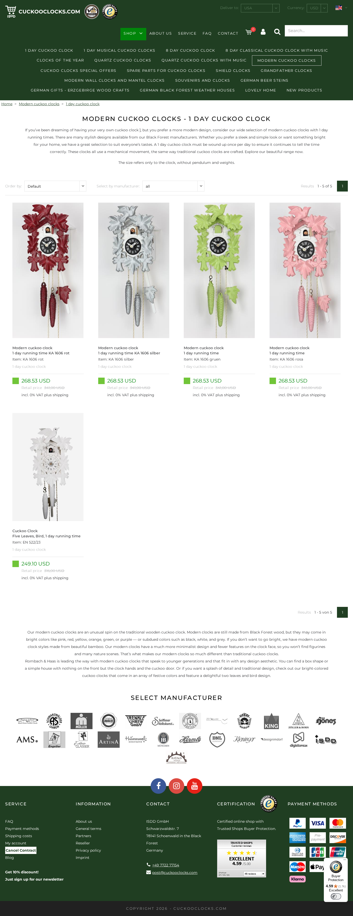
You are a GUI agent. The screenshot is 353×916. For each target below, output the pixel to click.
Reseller (83, 843)
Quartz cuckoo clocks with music (204, 60)
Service (187, 33)
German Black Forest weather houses (187, 90)
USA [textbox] (248, 8)
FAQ (207, 33)
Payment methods (22, 828)
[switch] (336, 896)
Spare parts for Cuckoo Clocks (166, 70)
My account (15, 843)
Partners (83, 836)
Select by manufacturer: (118, 186)
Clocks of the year (60, 60)
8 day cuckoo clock (190, 50)
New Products (305, 90)
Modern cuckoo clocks (286, 60)
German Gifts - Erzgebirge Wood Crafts (80, 90)
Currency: (296, 7)
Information (93, 804)
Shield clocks (233, 70)
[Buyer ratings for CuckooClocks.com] (241, 860)
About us (160, 33)
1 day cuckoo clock (49, 50)
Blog (9, 857)
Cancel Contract (21, 850)
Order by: (13, 186)
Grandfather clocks (286, 70)
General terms (88, 828)
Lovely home (260, 90)
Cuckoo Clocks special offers (78, 70)
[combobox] (260, 8)
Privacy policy (88, 850)
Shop (130, 33)
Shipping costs (18, 836)
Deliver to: (229, 7)
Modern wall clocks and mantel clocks (114, 80)
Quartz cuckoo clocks (122, 60)
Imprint (82, 857)
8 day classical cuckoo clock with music (277, 50)
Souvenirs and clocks (202, 80)
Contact (228, 33)
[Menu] (345, 861)
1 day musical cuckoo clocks (120, 50)
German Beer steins (265, 80)
